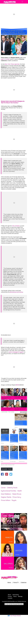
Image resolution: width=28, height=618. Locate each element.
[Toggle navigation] (22, 1)
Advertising (15, 594)
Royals (14, 500)
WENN (17, 385)
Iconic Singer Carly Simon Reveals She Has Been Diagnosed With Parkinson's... (20, 409)
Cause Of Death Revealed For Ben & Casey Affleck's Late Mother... (20, 397)
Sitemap (20, 596)
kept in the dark (5, 59)
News (9, 582)
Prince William (5, 500)
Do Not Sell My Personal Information (14, 604)
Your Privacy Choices (15, 615)
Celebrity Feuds (12, 488)
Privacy (10, 596)
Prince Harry (17, 497)
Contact (10, 598)
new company (16, 225)
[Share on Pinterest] (6, 474)
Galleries (23, 582)
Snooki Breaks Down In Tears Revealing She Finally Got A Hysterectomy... (6, 397)
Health (19, 491)
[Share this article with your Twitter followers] (10, 474)
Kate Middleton (6, 494)
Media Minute (16, 494)
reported (12, 64)
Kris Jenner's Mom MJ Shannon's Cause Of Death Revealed (7, 409)
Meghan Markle (6, 497)
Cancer (3, 488)
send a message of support (16, 352)
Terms (15, 596)
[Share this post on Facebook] (2, 474)
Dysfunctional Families (8, 491)
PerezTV (16, 582)
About (9, 594)
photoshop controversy (16, 292)
